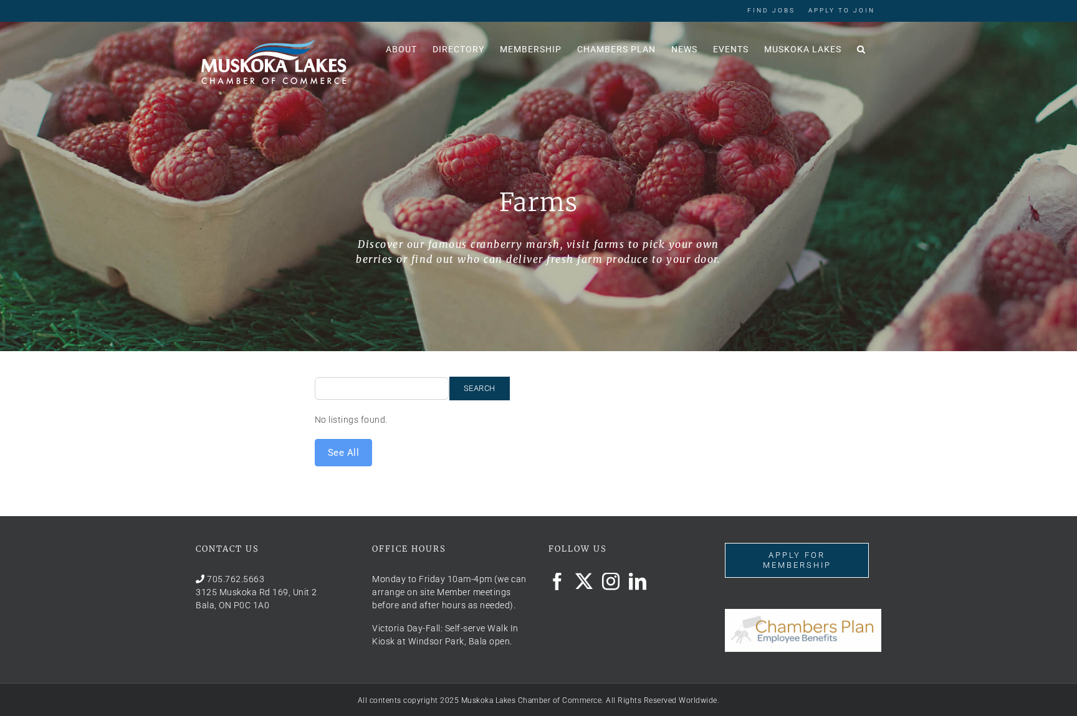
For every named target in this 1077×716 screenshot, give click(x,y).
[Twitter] (584, 581)
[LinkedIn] (638, 581)
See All (344, 452)
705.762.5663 (235, 579)
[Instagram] (611, 581)
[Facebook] (557, 581)
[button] (861, 48)
